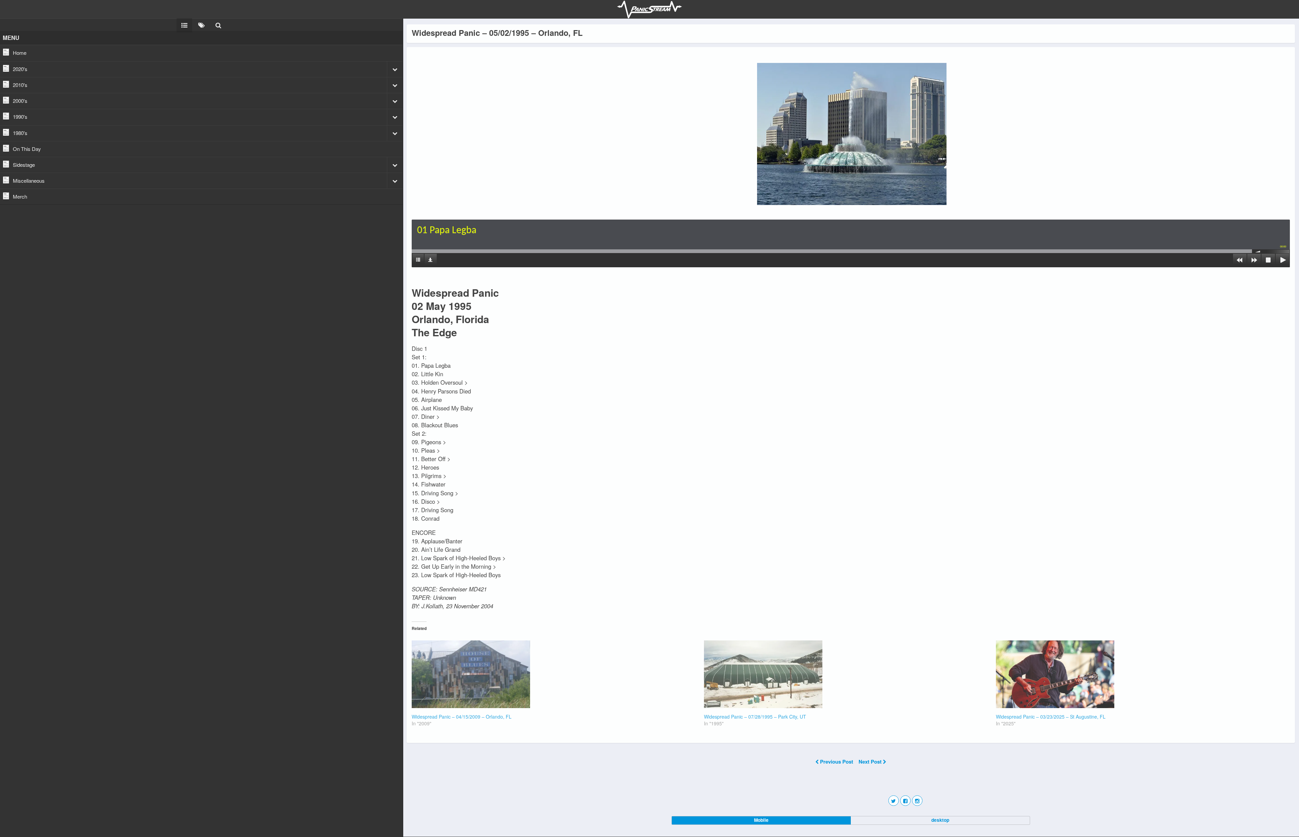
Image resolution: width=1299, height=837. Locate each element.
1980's (20, 132)
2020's (20, 68)
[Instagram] (917, 800)
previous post (836, 761)
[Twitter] (893, 800)
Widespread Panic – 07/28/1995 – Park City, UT (755, 716)
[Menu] (184, 24)
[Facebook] (905, 800)
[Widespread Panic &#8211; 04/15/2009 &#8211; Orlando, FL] (554, 674)
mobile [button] (761, 820)
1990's (20, 116)
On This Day (27, 148)
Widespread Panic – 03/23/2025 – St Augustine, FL (1051, 716)
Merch (20, 196)
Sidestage (24, 164)
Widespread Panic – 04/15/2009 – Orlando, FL (461, 716)
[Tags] (201, 24)
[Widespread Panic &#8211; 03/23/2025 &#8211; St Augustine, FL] (1138, 674)
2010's (20, 84)
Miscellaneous (29, 180)
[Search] (218, 24)
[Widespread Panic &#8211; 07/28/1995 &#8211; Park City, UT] (846, 674)
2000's (20, 100)
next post (871, 761)
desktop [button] (940, 820)
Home (19, 52)
